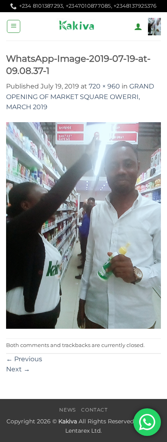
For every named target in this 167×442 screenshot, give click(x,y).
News (67, 410)
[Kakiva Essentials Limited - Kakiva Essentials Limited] (77, 26)
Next (18, 369)
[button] (13, 26)
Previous (24, 359)
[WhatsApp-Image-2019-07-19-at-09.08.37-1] (83, 225)
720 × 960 (104, 86)
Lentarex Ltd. (83, 430)
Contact (94, 410)
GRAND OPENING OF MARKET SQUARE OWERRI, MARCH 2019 (80, 96)
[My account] (138, 26)
